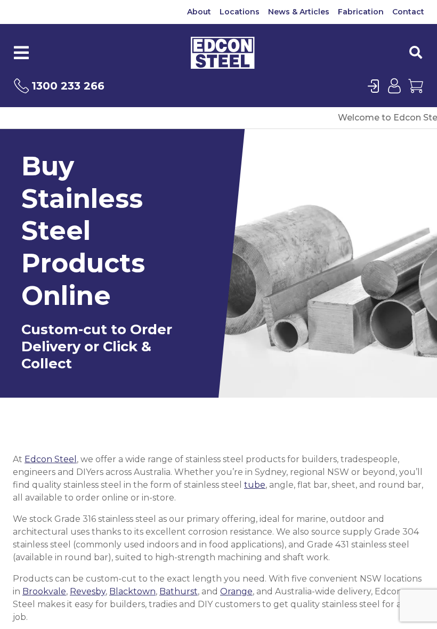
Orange (236, 591)
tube (254, 485)
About (199, 12)
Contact (408, 12)
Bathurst (178, 591)
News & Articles (298, 12)
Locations (240, 12)
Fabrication (361, 12)
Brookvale (44, 591)
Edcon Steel (51, 459)
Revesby (88, 591)
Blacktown (132, 591)
